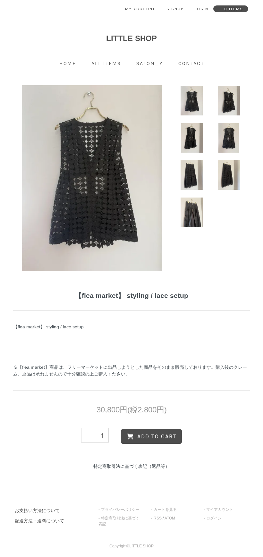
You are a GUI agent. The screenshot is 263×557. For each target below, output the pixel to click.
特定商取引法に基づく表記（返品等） (131, 466)
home (67, 63)
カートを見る (165, 509)
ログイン (214, 518)
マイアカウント (219, 509)
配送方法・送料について (39, 520)
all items (106, 63)
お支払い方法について (37, 510)
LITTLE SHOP (131, 38)
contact (191, 63)
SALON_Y (149, 63)
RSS (158, 518)
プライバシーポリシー (120, 509)
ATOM (170, 518)
